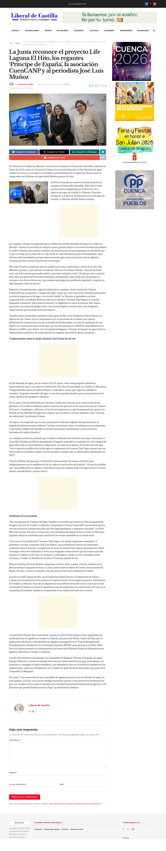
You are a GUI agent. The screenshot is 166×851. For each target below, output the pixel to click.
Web (62, 784)
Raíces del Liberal (51, 829)
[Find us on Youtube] (154, 4)
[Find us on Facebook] (146, 4)
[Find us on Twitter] (150, 4)
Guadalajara (32, 30)
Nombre (13, 772)
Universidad (126, 30)
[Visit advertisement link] (110, 17)
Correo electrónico (18, 784)
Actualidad (62, 30)
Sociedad (78, 30)
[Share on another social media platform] (103, 157)
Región (48, 30)
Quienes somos (77, 829)
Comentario (15, 740)
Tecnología (143, 30)
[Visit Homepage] (34, 17)
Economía (109, 30)
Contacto (38, 829)
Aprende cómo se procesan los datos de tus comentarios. (75, 804)
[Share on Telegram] (103, 152)
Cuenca (15, 30)
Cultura (94, 30)
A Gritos (64, 829)
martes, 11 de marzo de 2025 (49, 84)
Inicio (11, 43)
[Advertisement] (78, 221)
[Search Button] (154, 30)
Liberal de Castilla (25, 84)
